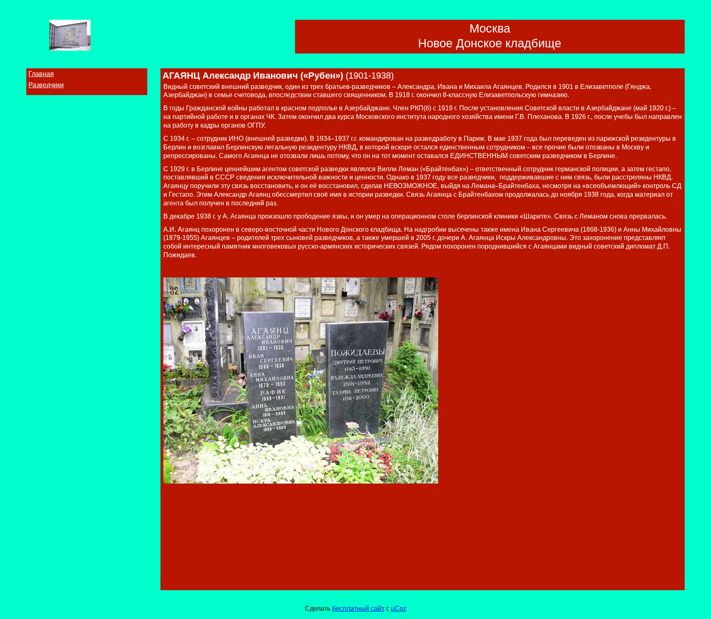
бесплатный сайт (358, 608)
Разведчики (46, 84)
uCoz (399, 608)
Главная (41, 73)
